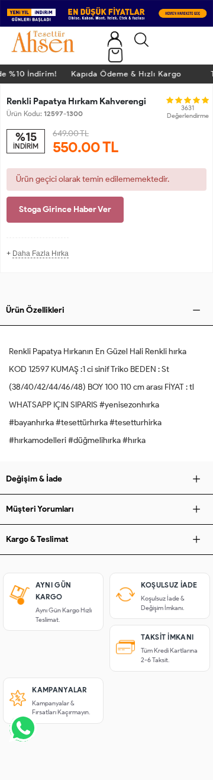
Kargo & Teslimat (37, 539)
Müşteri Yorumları (40, 509)
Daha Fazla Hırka (40, 253)
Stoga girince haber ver (65, 209)
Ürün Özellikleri (35, 310)
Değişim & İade (34, 479)
